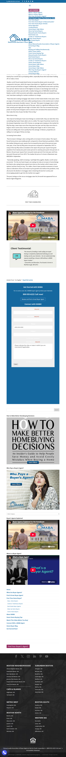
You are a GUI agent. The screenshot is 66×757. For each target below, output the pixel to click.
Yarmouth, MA (10, 695)
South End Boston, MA (13, 684)
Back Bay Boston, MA (12, 674)
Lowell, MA (9, 726)
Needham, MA (39, 681)
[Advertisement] (33, 385)
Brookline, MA (39, 674)
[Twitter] (24, 1)
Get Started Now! (12, 629)
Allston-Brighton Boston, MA (14, 669)
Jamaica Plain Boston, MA (13, 679)
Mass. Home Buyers (12, 601)
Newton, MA (38, 684)
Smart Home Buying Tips (14, 617)
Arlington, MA (38, 669)
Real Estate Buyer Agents (14, 606)
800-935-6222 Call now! (33, 294)
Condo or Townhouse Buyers (15, 603)
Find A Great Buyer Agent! (15, 595)
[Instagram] (26, 1)
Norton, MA (38, 713)
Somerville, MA (39, 689)
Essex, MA (9, 718)
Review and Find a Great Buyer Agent (33, 299)
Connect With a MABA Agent (16, 623)
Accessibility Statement (33, 750)
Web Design (11, 754)
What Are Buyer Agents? (14, 592)
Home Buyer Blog (12, 626)
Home (8, 589)
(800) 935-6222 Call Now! (14, 1)
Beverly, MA (10, 716)
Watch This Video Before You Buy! (17, 620)
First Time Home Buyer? (14, 598)
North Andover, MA (12, 729)
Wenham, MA (10, 731)
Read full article (28, 280)
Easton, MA (38, 708)
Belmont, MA (38, 671)
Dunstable (38, 721)
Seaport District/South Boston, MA (16, 681)
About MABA (11, 614)
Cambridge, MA (39, 676)
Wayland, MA (10, 708)
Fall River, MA (38, 710)
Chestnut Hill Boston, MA (13, 676)
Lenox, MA (38, 723)
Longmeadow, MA (40, 726)
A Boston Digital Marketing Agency (31, 754)
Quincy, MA (38, 687)
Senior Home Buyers (12, 611)
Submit (15, 364)
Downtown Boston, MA (13, 671)
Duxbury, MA (38, 705)
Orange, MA (38, 729)
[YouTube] (32, 1)
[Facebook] (22, 1)
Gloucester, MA (11, 721)
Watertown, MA (39, 692)
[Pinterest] (30, 1)
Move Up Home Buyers (13, 609)
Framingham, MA (11, 705)
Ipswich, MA (10, 723)
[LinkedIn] (28, 1)
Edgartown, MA (11, 692)
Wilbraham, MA (39, 731)
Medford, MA (38, 679)
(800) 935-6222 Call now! (54, 748)
